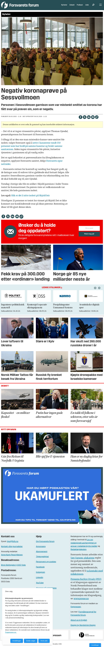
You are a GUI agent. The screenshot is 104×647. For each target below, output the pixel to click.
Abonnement (41, 552)
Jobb (87, 5)
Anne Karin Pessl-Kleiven (12, 555)
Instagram (40, 572)
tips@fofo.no (12, 542)
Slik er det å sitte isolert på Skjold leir (30, 195)
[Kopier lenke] (97, 117)
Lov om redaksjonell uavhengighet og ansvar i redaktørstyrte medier (84, 543)
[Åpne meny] (100, 5)
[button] (95, 288)
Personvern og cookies (46, 562)
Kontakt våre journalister (12, 547)
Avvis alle (44, 641)
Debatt (72, 5)
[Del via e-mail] (93, 117)
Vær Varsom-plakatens (82, 558)
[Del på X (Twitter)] (85, 117)
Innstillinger (95, 645)
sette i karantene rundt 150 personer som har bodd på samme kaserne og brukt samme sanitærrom (31, 146)
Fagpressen (76, 607)
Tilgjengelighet (42, 557)
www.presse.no (81, 598)
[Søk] (93, 5)
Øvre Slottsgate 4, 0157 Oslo (13, 565)
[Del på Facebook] (80, 117)
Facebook (40, 567)
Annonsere (41, 547)
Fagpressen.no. (10, 632)
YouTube (40, 583)
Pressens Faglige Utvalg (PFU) (86, 579)
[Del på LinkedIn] (89, 117)
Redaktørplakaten (78, 550)
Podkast (80, 5)
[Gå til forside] (20, 5)
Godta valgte (30, 641)
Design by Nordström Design (83, 625)
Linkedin (39, 578)
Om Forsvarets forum (45, 542)
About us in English (79, 620)
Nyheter (64, 5)
